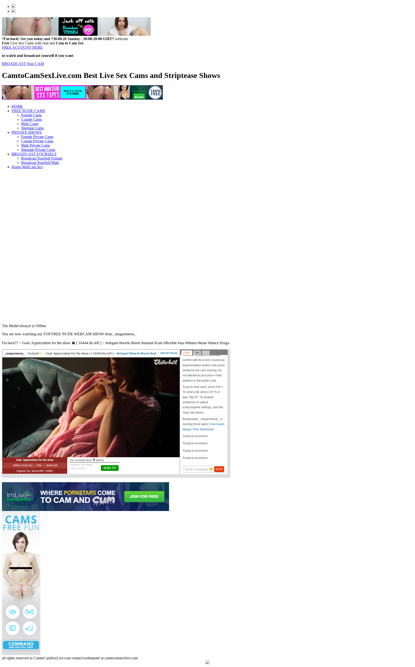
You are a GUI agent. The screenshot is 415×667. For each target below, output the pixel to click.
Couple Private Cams (37, 141)
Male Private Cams (35, 145)
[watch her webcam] (13, 6)
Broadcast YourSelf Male (40, 163)
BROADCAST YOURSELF (34, 154)
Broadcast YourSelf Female (41, 158)
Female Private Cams (37, 137)
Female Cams (31, 115)
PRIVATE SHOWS (27, 132)
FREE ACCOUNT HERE (22, 47)
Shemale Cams (32, 128)
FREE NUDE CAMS (28, 111)
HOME (17, 106)
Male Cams (29, 124)
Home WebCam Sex (27, 167)
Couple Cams (31, 119)
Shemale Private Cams (38, 150)
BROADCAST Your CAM (23, 64)
